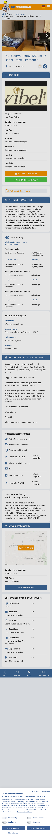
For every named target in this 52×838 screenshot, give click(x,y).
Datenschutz (36, 791)
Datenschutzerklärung (24, 812)
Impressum (46, 791)
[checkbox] (4, 818)
